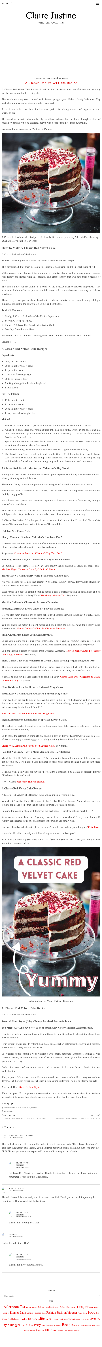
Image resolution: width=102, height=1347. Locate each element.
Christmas (71, 1307)
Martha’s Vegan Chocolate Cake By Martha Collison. (29, 569)
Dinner (6, 1312)
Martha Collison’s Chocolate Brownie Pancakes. (41, 628)
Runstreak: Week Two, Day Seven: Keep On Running (77, 1116)
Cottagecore (84, 1307)
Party (37, 1325)
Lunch (61, 1319)
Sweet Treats (95, 1325)
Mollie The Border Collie (72, 1319)
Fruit (97, 1313)
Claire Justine (51, 15)
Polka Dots (44, 1325)
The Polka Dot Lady (29, 1331)
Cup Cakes (94, 1307)
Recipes (34, 1108)
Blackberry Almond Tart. (53, 595)
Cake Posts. (94, 827)
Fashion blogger (67, 1312)
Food (28, 1108)
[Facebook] (11, 3)
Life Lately (32, 1319)
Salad (82, 1325)
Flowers (85, 1313)
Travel (38, 1330)
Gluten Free (6, 1319)
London (55, 1319)
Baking (18, 1108)
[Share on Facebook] (8, 1104)
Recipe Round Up (54, 1325)
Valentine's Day (62, 1331)
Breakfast (49, 1307)
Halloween (15, 1319)
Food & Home (51, 78)
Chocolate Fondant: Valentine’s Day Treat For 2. (39, 553)
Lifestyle (44, 1318)
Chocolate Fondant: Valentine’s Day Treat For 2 (24, 1116)
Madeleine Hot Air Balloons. (31, 781)
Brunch (56, 1307)
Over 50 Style (27, 1325)
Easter (44, 1313)
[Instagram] (3, 3)
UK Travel (51, 1330)
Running (77, 1325)
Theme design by (88, 1344)
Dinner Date (18, 1312)
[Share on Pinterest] (11, 1104)
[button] (98, 3)
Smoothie (87, 1325)
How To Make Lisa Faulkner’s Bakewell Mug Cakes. (28, 713)
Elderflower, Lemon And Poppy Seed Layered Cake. (28, 745)
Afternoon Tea (9, 1108)
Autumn (28, 1307)
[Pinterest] (7, 3)
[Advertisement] (51, 50)
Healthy (24, 1318)
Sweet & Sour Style (29, 1087)
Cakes (24, 1108)
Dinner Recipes (34, 1312)
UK (43, 1331)
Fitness (80, 1313)
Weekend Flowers (73, 1331)
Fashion (51, 1312)
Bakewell (34, 1307)
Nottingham (7, 1111)
